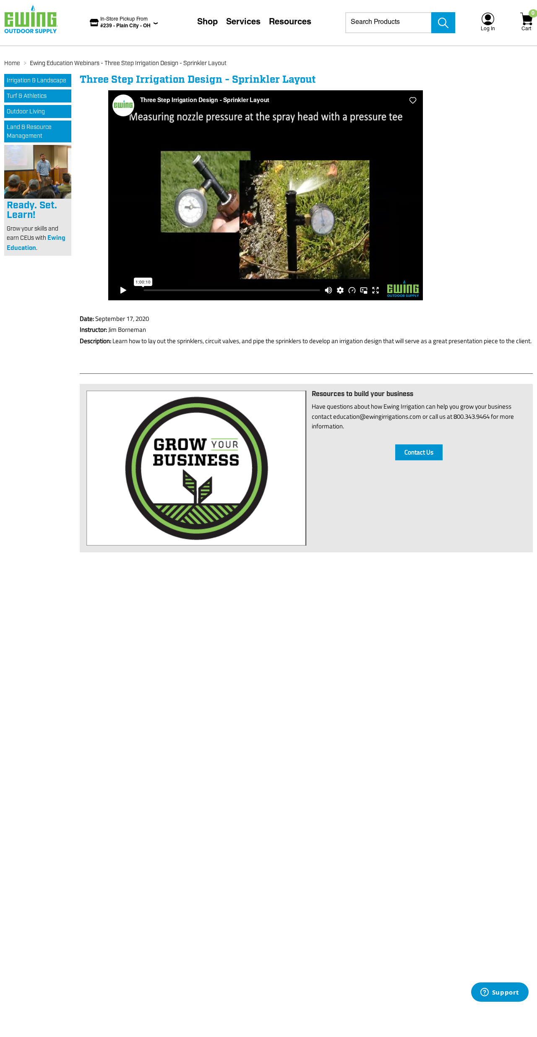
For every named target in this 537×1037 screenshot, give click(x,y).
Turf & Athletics (27, 96)
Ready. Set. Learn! (32, 210)
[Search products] (443, 22)
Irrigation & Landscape (36, 80)
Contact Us (418, 452)
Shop (207, 22)
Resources (290, 22)
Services (243, 22)
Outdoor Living (26, 112)
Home (12, 63)
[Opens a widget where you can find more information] (500, 992)
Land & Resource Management (29, 131)
